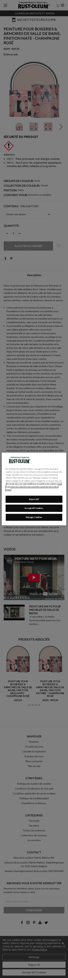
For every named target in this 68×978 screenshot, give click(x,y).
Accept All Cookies (34, 508)
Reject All (34, 499)
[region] (34, 489)
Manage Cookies (34, 517)
